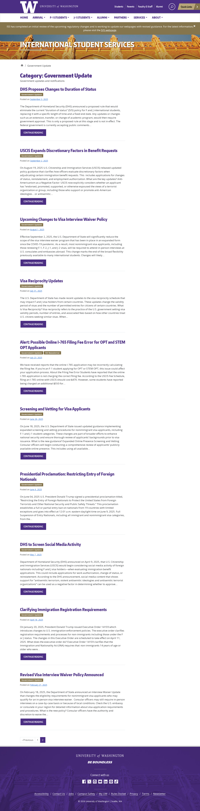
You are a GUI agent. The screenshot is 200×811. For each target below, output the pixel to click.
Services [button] (139, 17)
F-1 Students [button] (58, 17)
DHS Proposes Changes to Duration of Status (58, 89)
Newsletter (159, 793)
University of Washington (29, 6)
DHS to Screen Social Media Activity (50, 544)
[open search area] (172, 6)
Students (118, 6)
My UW (103, 793)
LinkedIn (105, 782)
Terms (145, 793)
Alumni (159, 6)
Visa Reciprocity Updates (41, 280)
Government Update (31, 94)
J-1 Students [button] (82, 17)
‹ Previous (27, 740)
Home (24, 17)
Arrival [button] (38, 17)
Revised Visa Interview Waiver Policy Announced (62, 674)
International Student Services (22, 64)
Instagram (95, 782)
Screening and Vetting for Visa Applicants (55, 408)
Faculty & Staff (145, 6)
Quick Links (186, 6)
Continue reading (35, 133)
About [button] (156, 17)
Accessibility (41, 793)
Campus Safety (86, 793)
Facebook (84, 782)
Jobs (71, 793)
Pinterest (111, 782)
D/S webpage (108, 30)
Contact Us (59, 793)
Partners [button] (120, 17)
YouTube (100, 782)
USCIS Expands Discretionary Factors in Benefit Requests (68, 150)
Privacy (134, 793)
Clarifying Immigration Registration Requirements (63, 609)
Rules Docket (118, 793)
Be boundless (100, 762)
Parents (130, 6)
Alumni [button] (102, 17)
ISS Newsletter (52, 353)
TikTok (116, 782)
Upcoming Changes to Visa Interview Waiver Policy (63, 219)
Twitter (89, 782)
